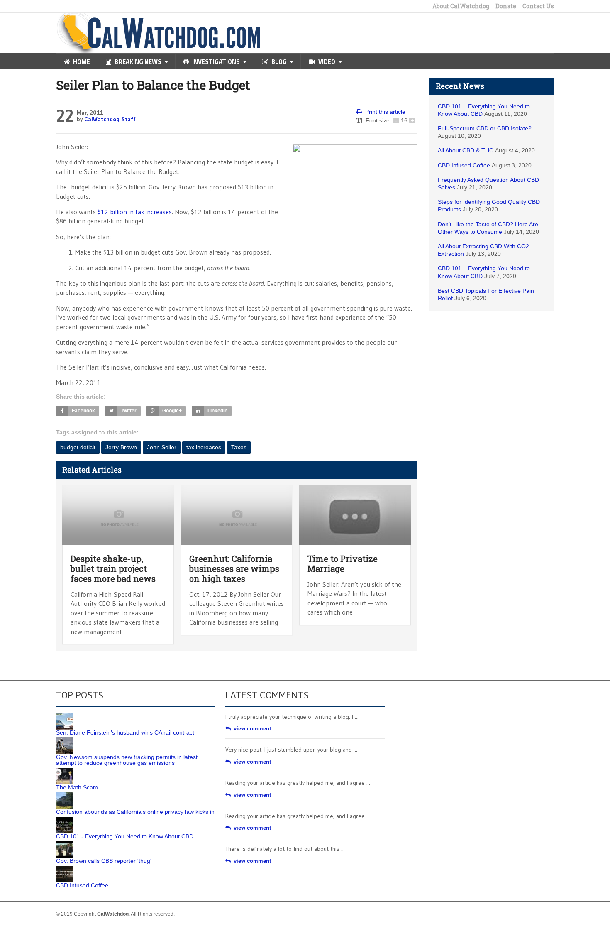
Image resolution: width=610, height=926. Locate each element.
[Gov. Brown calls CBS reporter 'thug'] (64, 844)
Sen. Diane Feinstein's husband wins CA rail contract (125, 732)
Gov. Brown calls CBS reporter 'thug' (103, 860)
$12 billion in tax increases (135, 212)
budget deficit (77, 447)
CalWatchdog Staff (110, 119)
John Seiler (161, 447)
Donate (505, 6)
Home (81, 61)
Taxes (238, 447)
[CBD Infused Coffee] (64, 868)
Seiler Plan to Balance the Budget (153, 85)
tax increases (203, 447)
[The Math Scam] (64, 770)
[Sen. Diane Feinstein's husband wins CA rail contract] (64, 716)
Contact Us (538, 6)
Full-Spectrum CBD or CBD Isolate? (485, 128)
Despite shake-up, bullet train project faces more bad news (113, 568)
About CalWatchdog (460, 6)
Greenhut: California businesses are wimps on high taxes (234, 568)
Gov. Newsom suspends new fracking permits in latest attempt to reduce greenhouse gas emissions (127, 760)
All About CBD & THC (465, 150)
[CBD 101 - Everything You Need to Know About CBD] (64, 819)
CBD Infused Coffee (464, 165)
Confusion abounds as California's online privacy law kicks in (135, 811)
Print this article (385, 111)
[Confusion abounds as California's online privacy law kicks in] (64, 795)
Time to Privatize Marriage (342, 563)
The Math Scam (77, 787)
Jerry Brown (121, 447)
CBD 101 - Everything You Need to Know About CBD (124, 836)
